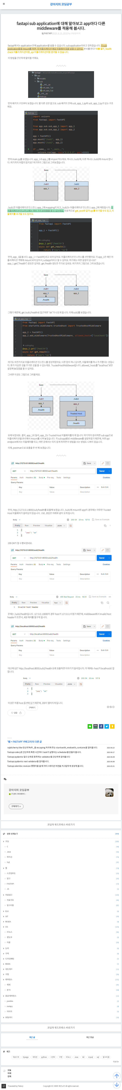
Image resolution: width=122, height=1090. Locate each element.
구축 (62, 954)
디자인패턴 (62, 959)
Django (26, 1057)
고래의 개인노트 (59, 1086)
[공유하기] (21, 713)
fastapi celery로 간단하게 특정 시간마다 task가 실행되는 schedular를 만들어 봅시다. (44, 752)
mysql (90, 1057)
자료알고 (62, 895)
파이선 (63, 857)
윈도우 (63, 937)
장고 (63, 879)
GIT (62, 916)
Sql (63, 862)
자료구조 (63, 900)
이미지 (63, 1012)
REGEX (62, 922)
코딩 (62, 841)
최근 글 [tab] (32, 1037)
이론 (63, 942)
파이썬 (35, 1057)
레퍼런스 (62, 980)
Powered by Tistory (15, 1086)
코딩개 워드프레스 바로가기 (61, 824)
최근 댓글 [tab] (90, 1037)
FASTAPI (17, 741)
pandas (63, 1001)
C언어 (53, 1057)
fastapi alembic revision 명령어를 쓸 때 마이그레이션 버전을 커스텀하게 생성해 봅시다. (45, 766)
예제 (63, 985)
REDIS (62, 964)
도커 (62, 948)
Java (63, 852)
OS (62, 927)
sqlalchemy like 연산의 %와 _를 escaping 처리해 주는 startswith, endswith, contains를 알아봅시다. (52, 748)
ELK (62, 911)
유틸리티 (62, 1017)
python (44, 1057)
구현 (62, 974)
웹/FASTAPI (47, 33)
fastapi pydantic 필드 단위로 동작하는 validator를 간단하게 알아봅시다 (38, 757)
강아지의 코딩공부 (61, 4)
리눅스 (63, 932)
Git (83, 1057)
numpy (63, 1006)
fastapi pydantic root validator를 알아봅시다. (28, 761)
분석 (63, 990)
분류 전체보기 (63, 834)
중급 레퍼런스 (62, 996)
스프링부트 (63, 873)
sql (98, 1057)
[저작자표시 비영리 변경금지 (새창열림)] (111, 707)
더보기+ (116, 1062)
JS (63, 889)
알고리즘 (63, 905)
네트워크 (62, 969)
